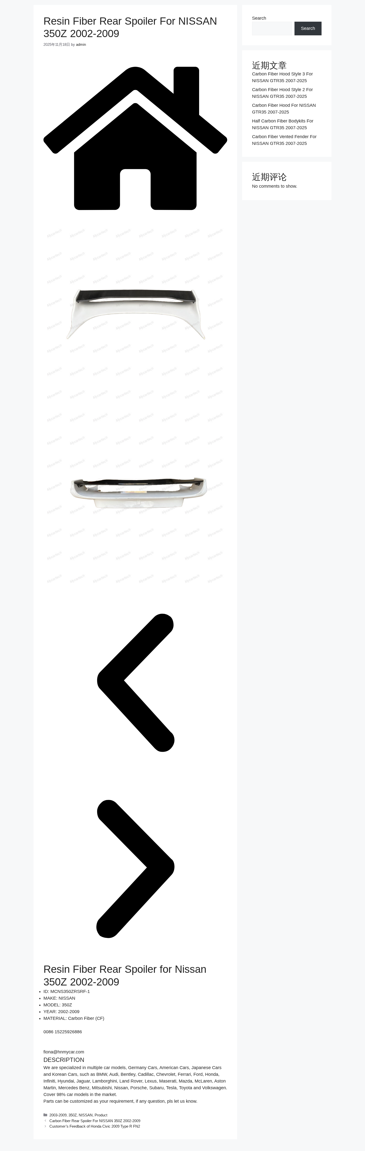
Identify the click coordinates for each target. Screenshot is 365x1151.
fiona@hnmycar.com (63, 1051)
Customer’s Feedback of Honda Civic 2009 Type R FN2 (94, 1126)
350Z (73, 1115)
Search (259, 18)
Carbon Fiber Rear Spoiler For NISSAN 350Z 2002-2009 (94, 1121)
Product (101, 1115)
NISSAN (86, 1115)
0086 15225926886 (62, 1031)
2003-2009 (58, 1115)
